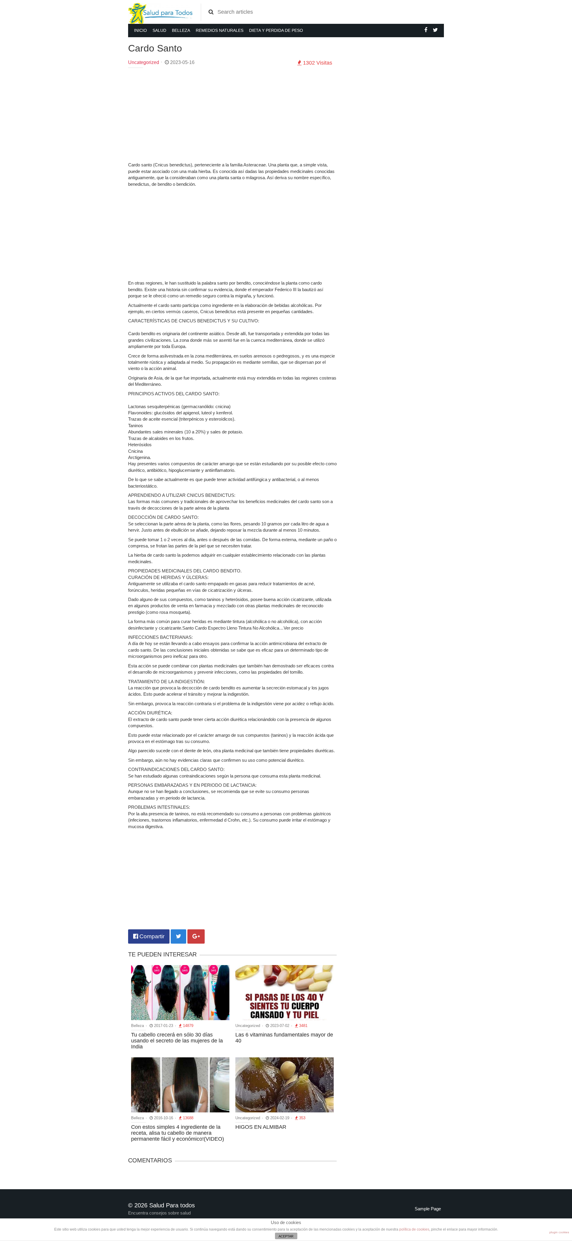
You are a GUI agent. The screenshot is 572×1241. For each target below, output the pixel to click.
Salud (159, 30)
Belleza (181, 30)
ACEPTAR (286, 1236)
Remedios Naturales (219, 30)
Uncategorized (143, 62)
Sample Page (428, 1208)
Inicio (140, 30)
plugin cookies (559, 1232)
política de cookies (414, 1229)
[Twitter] (435, 30)
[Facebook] (425, 30)
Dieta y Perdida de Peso (276, 30)
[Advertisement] (232, 115)
